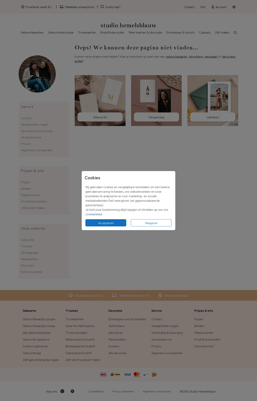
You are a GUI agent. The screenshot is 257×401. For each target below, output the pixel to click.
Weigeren (151, 223)
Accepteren (106, 223)
